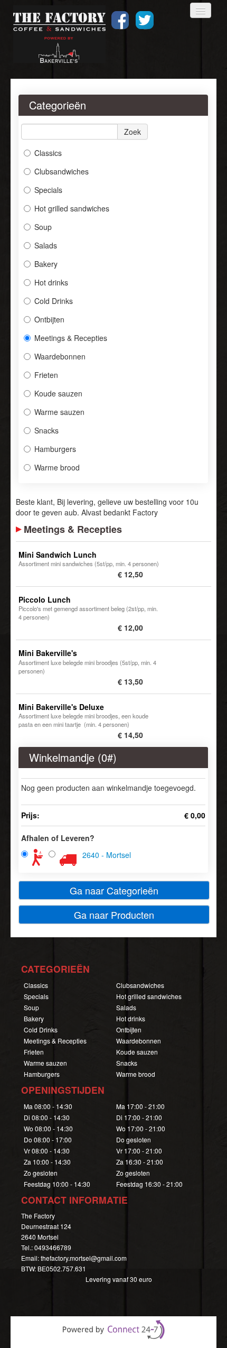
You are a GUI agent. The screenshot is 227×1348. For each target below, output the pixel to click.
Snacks (46, 430)
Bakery (46, 263)
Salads (45, 245)
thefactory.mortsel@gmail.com (84, 1257)
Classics (48, 152)
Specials (48, 189)
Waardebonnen (60, 356)
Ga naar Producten (114, 914)
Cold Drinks (53, 301)
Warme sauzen (59, 412)
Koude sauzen (58, 393)
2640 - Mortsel (106, 855)
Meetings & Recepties (70, 338)
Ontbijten (49, 319)
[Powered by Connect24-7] (113, 1329)
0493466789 (52, 1247)
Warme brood (57, 467)
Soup (43, 226)
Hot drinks (51, 282)
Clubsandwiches (61, 171)
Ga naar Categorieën (114, 890)
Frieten (46, 375)
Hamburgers (55, 449)
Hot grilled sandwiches (71, 208)
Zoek (132, 131)
